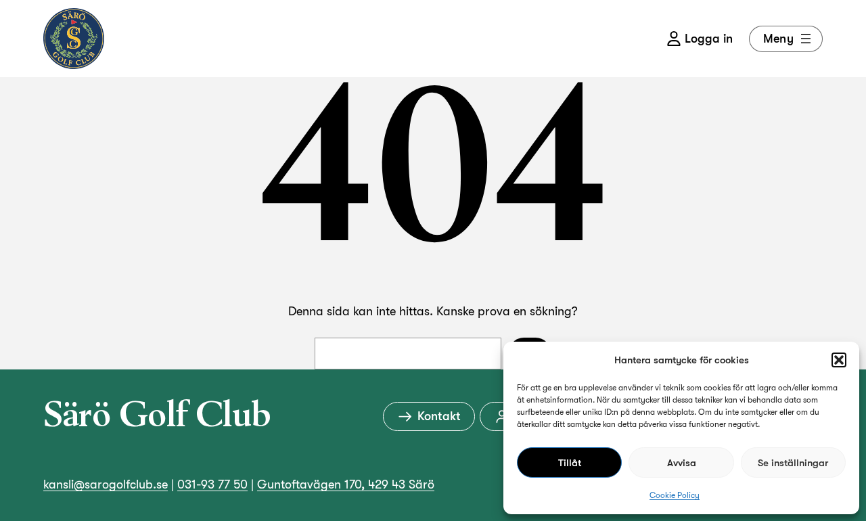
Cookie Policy (675, 495)
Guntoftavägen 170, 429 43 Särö (345, 484)
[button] (839, 360)
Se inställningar (793, 463)
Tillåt (569, 463)
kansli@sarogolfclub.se (105, 484)
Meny (778, 38)
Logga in (709, 38)
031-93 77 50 (212, 484)
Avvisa (681, 463)
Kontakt (439, 416)
